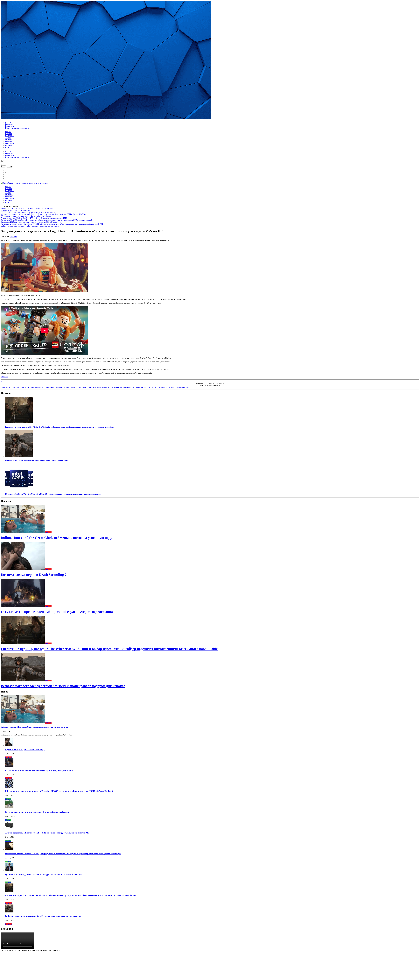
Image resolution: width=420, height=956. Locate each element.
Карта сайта (9, 126)
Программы (9, 136)
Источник (4, 377)
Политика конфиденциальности (17, 128)
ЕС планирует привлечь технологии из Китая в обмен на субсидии (26, 216)
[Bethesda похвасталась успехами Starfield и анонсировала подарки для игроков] (19, 456)
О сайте (8, 122)
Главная (8, 132)
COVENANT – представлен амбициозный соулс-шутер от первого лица (28, 212)
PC (2, 381)
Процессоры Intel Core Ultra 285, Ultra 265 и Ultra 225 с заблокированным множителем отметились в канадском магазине (53, 494)
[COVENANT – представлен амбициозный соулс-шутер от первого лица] (23, 606)
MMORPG (9, 140)
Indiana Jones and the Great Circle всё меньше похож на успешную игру (27, 208)
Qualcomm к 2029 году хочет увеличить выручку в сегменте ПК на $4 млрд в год (31, 222)
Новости (8, 134)
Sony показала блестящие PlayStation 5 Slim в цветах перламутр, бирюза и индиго (38, 387)
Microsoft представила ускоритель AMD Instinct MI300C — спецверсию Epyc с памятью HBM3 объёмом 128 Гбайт (43, 214)
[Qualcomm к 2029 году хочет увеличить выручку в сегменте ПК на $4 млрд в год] (9, 870)
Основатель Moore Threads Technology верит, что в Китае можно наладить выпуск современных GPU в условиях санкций (46, 220)
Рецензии (8, 145)
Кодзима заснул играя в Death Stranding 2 (16, 210)
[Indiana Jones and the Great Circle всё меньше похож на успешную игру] (23, 532)
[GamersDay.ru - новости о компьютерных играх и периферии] (24, 183)
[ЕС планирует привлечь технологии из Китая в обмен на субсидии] (9, 808)
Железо (8, 138)
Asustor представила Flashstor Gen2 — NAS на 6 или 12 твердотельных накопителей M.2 (34, 218)
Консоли (8, 142)
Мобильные (9, 143)
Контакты (9, 124)
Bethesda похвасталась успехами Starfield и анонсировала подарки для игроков (30, 226)
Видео (7, 147)
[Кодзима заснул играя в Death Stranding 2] (23, 569)
